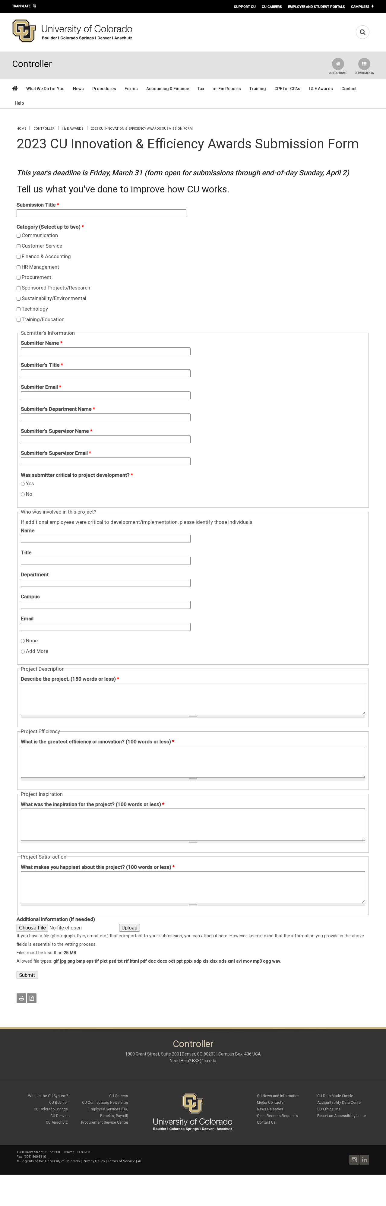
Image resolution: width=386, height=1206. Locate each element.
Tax (201, 88)
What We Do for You (45, 88)
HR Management (40, 267)
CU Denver (59, 1116)
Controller (44, 129)
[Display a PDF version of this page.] (31, 998)
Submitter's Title (42, 365)
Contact (348, 88)
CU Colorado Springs (51, 1109)
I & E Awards (321, 88)
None (32, 641)
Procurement (36, 277)
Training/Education (43, 319)
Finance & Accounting (46, 256)
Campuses (360, 7)
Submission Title (38, 205)
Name (28, 530)
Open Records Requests (277, 1116)
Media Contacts (270, 1102)
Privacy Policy (94, 1161)
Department (35, 574)
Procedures (104, 88)
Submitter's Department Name (58, 409)
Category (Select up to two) (50, 227)
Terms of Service (121, 1161)
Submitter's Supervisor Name (56, 431)
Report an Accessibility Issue (341, 1116)
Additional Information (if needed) (56, 919)
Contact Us (266, 1122)
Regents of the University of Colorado (50, 1161)
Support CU (245, 7)
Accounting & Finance (167, 88)
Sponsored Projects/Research (56, 288)
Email (27, 619)
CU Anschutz (57, 1122)
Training (257, 88)
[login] (139, 1161)
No (29, 494)
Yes (30, 483)
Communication (40, 235)
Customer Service (42, 246)
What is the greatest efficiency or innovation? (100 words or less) (97, 742)
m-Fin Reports (227, 88)
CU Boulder (58, 1102)
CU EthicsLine (328, 1109)
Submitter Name (41, 343)
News (78, 88)
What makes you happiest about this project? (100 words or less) (98, 867)
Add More (37, 651)
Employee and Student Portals (316, 7)
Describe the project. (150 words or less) (70, 679)
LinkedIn (364, 1160)
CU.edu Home (338, 72)
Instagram (354, 1160)
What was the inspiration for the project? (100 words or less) (92, 804)
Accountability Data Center (339, 1102)
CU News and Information (278, 1096)
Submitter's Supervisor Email (56, 453)
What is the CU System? (48, 1096)
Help (19, 103)
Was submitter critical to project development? (77, 475)
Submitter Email (41, 387)
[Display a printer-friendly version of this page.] (21, 998)
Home (21, 129)
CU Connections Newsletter (105, 1102)
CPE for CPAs (287, 88)
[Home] (72, 41)
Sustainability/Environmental (54, 298)
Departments (364, 72)
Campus (30, 597)
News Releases (270, 1109)
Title (26, 552)
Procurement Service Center (104, 1122)
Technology (35, 309)
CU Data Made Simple (335, 1096)
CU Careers (272, 7)
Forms (131, 88)
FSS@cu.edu (204, 1060)
